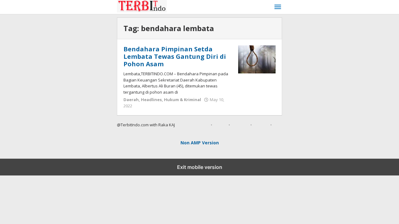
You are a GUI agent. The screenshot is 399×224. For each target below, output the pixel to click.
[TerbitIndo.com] (195, 6)
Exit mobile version (199, 167)
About (220, 125)
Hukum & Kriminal (182, 99)
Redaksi (240, 125)
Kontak (261, 125)
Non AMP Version (199, 143)
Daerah (131, 99)
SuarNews (198, 125)
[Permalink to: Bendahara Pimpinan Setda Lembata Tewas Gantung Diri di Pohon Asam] (257, 59)
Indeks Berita (129, 130)
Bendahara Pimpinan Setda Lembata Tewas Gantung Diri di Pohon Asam (174, 56)
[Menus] (277, 7)
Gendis (182, 125)
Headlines (151, 99)
